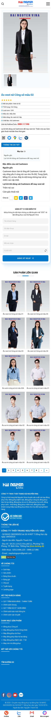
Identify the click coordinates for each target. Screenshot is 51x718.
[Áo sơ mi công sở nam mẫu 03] (38, 407)
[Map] (15, 137)
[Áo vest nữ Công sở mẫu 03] (13, 333)
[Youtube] (15, 695)
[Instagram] (9, 695)
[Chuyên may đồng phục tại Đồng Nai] (25, 4)
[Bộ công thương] (12, 517)
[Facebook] (3, 695)
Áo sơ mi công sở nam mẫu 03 (38, 425)
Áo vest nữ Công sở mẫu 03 (13, 351)
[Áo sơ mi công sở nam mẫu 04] (13, 444)
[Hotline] (26, 137)
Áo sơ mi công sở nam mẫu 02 (13, 425)
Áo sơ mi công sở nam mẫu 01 (38, 388)
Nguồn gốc (8, 155)
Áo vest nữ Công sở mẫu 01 (13, 314)
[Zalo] (20, 137)
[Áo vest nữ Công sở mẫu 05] (38, 296)
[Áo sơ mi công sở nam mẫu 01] (38, 370)
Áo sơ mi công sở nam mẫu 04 (13, 462)
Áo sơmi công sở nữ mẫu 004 (13, 388)
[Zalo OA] (3, 137)
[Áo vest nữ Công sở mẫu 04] (38, 333)
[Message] (9, 137)
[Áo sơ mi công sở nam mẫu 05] (38, 444)
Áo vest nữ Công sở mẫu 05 (38, 314)
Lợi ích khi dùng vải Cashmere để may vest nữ (21, 158)
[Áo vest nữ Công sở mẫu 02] (10, 80)
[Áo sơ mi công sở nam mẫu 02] (13, 407)
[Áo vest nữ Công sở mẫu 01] (13, 296)
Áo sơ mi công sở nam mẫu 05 (38, 462)
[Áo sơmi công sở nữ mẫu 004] (13, 370)
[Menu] (48, 3)
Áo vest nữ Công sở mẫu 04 (38, 351)
